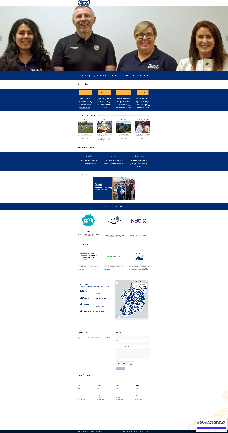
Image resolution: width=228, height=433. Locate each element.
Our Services (83, 84)
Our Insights (83, 244)
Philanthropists (139, 156)
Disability (104, 119)
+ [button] (117, 281)
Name (117, 334)
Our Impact (82, 175)
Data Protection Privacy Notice (212, 430)
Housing (123, 119)
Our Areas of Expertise (87, 115)
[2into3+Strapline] (84, 3)
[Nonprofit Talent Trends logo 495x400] (139, 256)
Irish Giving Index (83, 265)
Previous (1, 38)
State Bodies (114, 156)
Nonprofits (88, 156)
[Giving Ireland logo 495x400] (114, 256)
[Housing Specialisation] (123, 127)
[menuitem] (110, 3)
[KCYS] (88, 220)
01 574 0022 (82, 399)
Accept (211, 428)
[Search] (144, 3)
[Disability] (104, 127)
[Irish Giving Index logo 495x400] (88, 256)
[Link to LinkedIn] (149, 3)
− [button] (117, 283)
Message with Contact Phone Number (124, 346)
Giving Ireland (106, 265)
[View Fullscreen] (146, 281)
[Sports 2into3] (85, 127)
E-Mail (117, 340)
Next (227, 38)
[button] (225, 419)
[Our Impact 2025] (114, 188)
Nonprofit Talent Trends (137, 265)
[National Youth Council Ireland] (139, 220)
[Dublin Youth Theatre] (114, 220)
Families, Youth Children (142, 119)
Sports (85, 119)
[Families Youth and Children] (142, 127)
